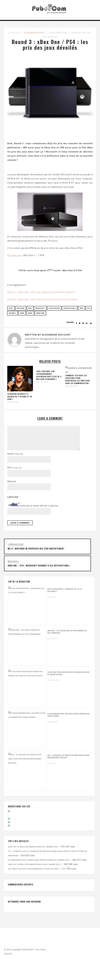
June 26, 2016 (71, 386)
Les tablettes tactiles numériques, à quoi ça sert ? (34, 869)
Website (11, 481)
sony (22, 313)
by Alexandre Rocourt (34, 32)
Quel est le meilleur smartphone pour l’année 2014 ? (34, 864)
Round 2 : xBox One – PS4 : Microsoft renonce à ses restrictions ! (42, 299)
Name (15, 453)
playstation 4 (70, 308)
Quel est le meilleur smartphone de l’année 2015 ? (33, 847)
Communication (78, 32)
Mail (14, 467)
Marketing (53, 37)
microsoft (40, 308)
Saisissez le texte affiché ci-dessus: (39, 505)
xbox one (40, 313)
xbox (30, 313)
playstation (54, 308)
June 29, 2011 (13, 402)
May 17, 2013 (42, 382)
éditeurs (20, 308)
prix (81, 308)
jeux (30, 308)
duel (11, 308)
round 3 (12, 313)
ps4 (88, 308)
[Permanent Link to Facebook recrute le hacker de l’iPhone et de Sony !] (20, 390)
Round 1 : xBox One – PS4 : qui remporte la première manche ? (41, 292)
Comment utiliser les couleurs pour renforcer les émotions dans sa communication (77, 379)
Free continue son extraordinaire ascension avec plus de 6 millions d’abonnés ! (48, 375)
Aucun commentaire (58, 32)
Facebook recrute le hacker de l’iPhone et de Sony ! (19, 396)
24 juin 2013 (14, 32)
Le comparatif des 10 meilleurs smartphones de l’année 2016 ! (39, 860)
